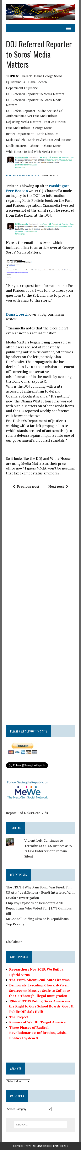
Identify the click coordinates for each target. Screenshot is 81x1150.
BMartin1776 (30, 175)
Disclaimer (14, 941)
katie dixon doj (48, 134)
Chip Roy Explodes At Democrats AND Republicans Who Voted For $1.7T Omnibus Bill (39, 908)
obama (34, 146)
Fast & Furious (55, 122)
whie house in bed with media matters (34, 152)
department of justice (22, 88)
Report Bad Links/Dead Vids (27, 812)
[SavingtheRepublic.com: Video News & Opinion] (40, 12)
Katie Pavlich (15, 140)
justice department (20, 134)
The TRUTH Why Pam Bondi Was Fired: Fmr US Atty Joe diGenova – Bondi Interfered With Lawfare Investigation (40, 892)
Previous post (28, 486)
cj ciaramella (15, 82)
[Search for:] (40, 1124)
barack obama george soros (42, 76)
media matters (16, 146)
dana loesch (37, 82)
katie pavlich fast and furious (49, 140)
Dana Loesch (17, 314)
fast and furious (18, 128)
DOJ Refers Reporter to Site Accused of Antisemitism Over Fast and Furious (34, 113)
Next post (56, 486)
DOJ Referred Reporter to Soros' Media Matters (33, 102)
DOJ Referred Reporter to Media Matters (35, 94)
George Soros (42, 128)
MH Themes (62, 1146)
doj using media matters (23, 122)
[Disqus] (40, 554)
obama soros (52, 146)
